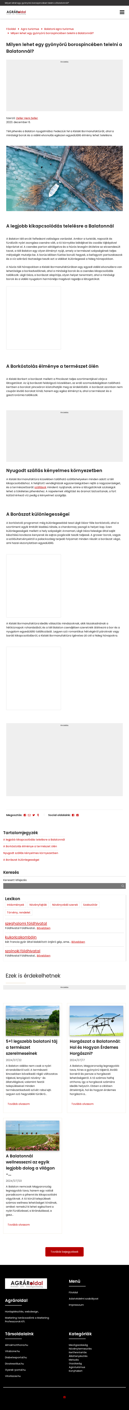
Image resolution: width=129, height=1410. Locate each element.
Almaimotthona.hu (16, 1345)
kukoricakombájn (21, 937)
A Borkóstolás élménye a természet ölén (30, 846)
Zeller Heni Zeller (27, 118)
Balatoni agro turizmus (59, 29)
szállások (40, 487)
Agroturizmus (77, 1367)
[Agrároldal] (15, 12)
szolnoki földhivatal (22, 951)
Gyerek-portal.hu (15, 1370)
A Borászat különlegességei (21, 860)
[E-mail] (29, 815)
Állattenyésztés (78, 1356)
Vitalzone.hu (12, 1351)
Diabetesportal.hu (16, 1357)
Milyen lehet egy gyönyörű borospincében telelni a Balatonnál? (37, 3)
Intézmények (15, 905)
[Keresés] (123, 886)
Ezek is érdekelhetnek (33, 975)
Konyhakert (75, 1371)
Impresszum (76, 1305)
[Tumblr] (38, 815)
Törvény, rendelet (18, 912)
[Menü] (122, 12)
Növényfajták (38, 905)
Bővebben (43, 928)
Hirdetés (64, 61)
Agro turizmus (30, 29)
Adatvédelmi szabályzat (83, 1298)
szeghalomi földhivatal (26, 923)
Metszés (74, 1359)
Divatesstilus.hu (14, 1363)
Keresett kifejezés (15, 880)
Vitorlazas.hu (13, 1376)
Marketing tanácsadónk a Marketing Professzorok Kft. (27, 1319)
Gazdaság (75, 1363)
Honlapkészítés (14, 1311)
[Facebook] (25, 815)
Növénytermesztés (80, 1348)
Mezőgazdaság (78, 1345)
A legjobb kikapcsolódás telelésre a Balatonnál (34, 840)
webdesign (31, 1311)
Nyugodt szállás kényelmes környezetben (30, 853)
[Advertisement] (64, 86)
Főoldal (11, 29)
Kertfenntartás (78, 1352)
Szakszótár (90, 905)
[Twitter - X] (33, 815)
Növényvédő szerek (65, 905)
